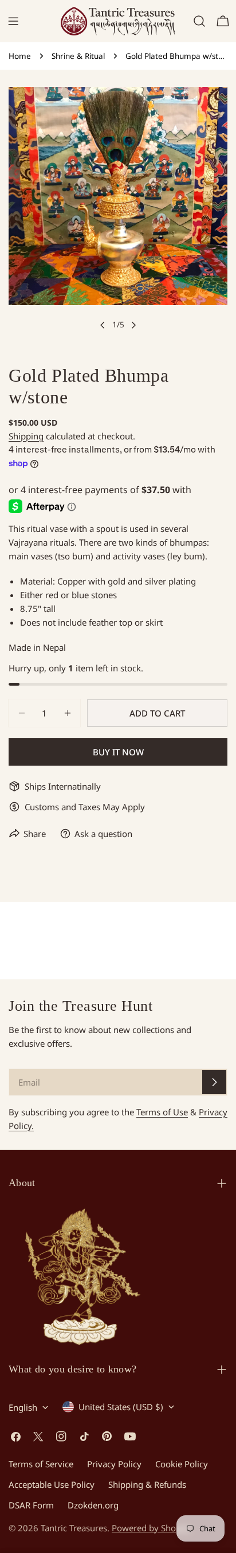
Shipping (26, 436)
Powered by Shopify (151, 1528)
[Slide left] (102, 325)
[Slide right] (133, 325)
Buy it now (118, 752)
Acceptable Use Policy (52, 1484)
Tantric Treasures (74, 1528)
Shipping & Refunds (147, 1484)
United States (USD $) (120, 1406)
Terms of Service (41, 1464)
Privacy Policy (114, 1464)
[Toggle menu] (13, 21)
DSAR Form (31, 1505)
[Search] (199, 21)
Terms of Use (162, 1112)
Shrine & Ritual (78, 56)
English (23, 1407)
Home (20, 56)
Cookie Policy (181, 1464)
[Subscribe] (214, 1082)
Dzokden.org (93, 1505)
